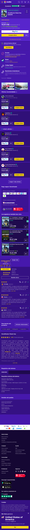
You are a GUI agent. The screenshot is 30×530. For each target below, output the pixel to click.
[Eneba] (7, 2)
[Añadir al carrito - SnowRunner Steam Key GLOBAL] (26, 253)
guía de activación (14, 62)
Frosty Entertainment (10, 164)
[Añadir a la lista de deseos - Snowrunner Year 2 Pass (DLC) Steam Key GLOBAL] (26, 231)
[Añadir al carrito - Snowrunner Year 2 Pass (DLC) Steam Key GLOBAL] (26, 240)
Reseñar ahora (15, 277)
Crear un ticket (18, 451)
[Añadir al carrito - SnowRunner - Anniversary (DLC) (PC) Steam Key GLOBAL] (26, 226)
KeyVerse (7, 133)
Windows (3, 412)
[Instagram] (20, 471)
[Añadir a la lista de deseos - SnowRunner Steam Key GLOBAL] (26, 244)
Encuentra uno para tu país (11, 56)
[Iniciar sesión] (28, 2)
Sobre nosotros (4, 436)
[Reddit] (25, 471)
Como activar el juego (20, 450)
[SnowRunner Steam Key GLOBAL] (15, 249)
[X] (18, 471)
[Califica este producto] (6, 337)
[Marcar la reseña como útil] (23, 282)
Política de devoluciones (20, 453)
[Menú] (2, 2)
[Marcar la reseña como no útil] (25, 282)
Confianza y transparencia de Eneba (9, 442)
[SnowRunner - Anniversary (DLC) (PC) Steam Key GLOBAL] (15, 222)
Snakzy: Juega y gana (5, 465)
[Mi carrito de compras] (25, 2)
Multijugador (15, 329)
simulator (17, 353)
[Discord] (22, 471)
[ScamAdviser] (9, 203)
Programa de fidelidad (6, 451)
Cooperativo (23, 329)
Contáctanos (4, 438)
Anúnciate (3, 473)
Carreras (3, 440)
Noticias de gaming (5, 459)
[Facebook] (16, 471)
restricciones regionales (15, 55)
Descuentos (3, 453)
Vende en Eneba (4, 471)
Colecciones (4, 450)
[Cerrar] (28, 513)
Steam (11, 61)
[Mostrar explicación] (17, 114)
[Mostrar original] (20, 282)
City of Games (8, 148)
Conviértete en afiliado (6, 463)
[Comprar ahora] (15, 31)
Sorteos (3, 461)
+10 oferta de (15, 39)
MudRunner (8, 351)
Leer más (15, 362)
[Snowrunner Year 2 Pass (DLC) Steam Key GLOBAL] (15, 236)
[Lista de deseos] (22, 2)
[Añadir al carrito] (27, 35)
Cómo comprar (4, 448)
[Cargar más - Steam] (2, 60)
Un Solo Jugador (6, 329)
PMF (16, 448)
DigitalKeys (7, 113)
